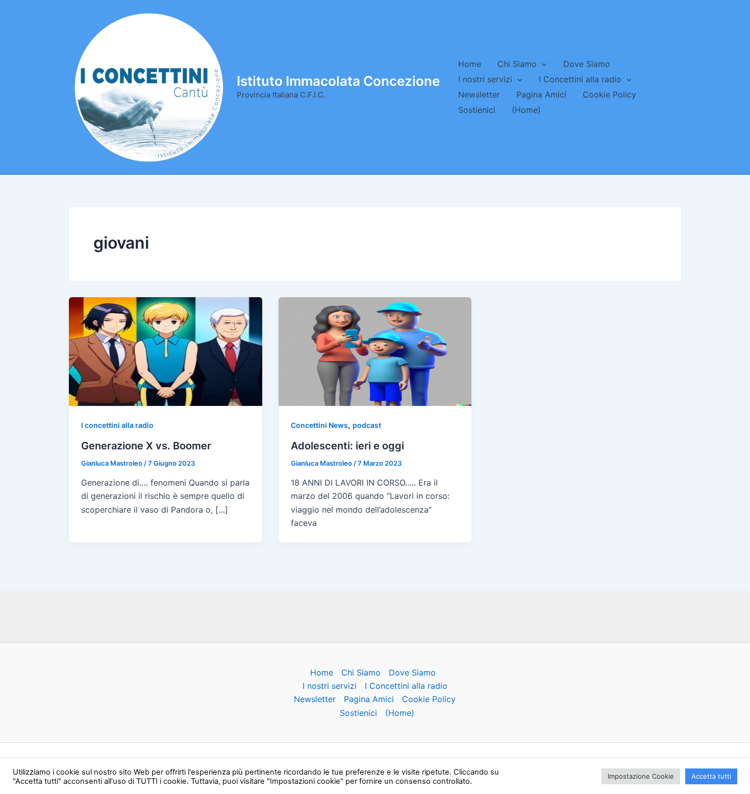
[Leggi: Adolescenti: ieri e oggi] (375, 351)
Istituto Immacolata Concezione (338, 81)
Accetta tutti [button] (711, 776)
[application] (542, 63)
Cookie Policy (609, 94)
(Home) (526, 110)
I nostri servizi (485, 79)
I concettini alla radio (117, 425)
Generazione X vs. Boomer (146, 446)
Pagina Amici (541, 94)
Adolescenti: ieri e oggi (347, 446)
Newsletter (479, 94)
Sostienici (476, 110)
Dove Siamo (586, 64)
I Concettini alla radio (580, 79)
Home (469, 64)
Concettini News (319, 425)
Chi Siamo (517, 64)
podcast (367, 425)
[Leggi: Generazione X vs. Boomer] (165, 351)
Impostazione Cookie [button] (641, 776)
